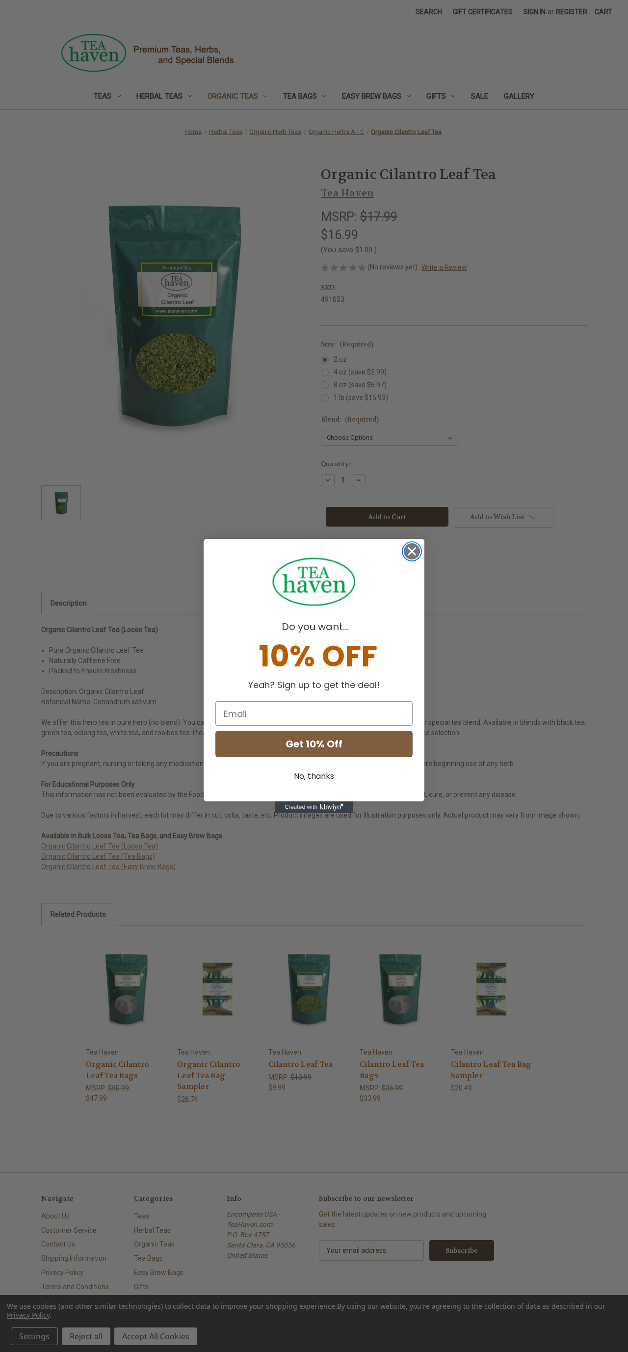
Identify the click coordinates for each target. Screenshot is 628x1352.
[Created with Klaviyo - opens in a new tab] (314, 807)
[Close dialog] (411, 551)
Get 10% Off (314, 744)
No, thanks (314, 776)
